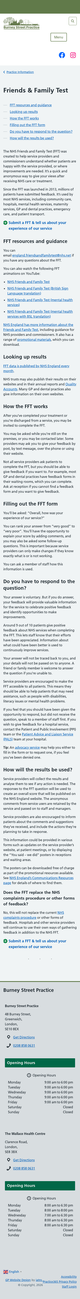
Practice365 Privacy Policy (60, 1282)
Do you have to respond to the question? (41, 131)
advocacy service (27, 747)
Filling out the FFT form (27, 125)
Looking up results (24, 112)
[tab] (40, 1063)
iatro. (39, 1280)
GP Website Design (18, 1280)
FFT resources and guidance (31, 105)
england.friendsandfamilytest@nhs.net (41, 255)
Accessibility (69, 1277)
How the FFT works (24, 118)
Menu (58, 37)
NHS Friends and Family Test (28, 282)
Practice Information (20, 72)
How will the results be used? (32, 138)
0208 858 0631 (24, 1045)
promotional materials (34, 339)
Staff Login (69, 1286)
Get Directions (24, 1037)
